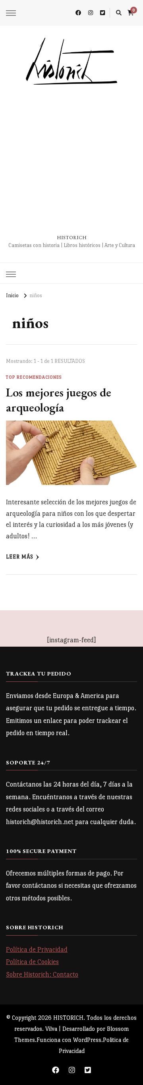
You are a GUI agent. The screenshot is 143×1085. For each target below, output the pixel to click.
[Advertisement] (71, 160)
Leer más (19, 557)
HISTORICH (72, 237)
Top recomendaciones (34, 377)
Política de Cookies (32, 962)
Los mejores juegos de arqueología (58, 400)
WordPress (87, 1039)
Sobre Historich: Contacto (42, 974)
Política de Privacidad (37, 949)
